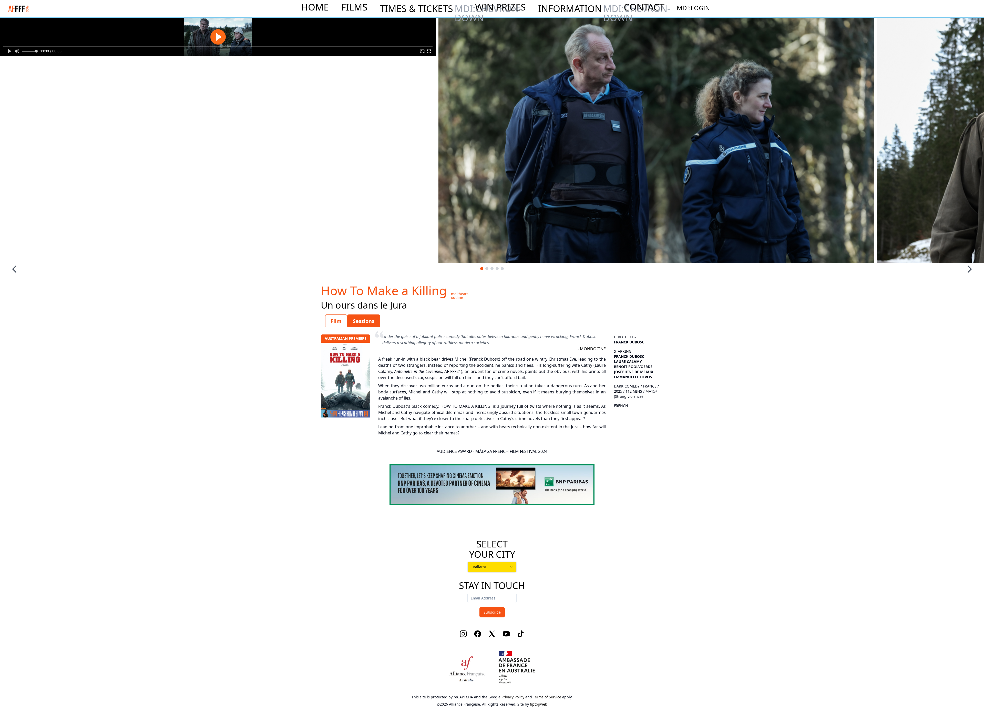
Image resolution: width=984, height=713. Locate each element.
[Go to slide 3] (492, 268)
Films (354, 7)
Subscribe (492, 612)
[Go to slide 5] (502, 268)
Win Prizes (500, 7)
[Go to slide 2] (486, 268)
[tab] (336, 320)
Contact (644, 7)
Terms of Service (547, 697)
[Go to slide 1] (481, 268)
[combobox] (492, 567)
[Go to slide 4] (497, 268)
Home (315, 7)
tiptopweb (538, 704)
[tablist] (492, 320)
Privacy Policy (512, 697)
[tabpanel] (492, 382)
